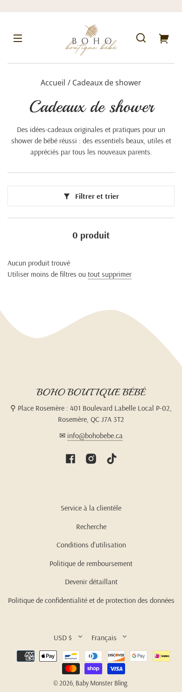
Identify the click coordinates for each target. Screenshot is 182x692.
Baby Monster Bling (101, 683)
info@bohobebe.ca (95, 435)
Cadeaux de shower (106, 83)
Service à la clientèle (91, 507)
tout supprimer (110, 274)
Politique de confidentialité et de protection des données (91, 600)
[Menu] (17, 38)
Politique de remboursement (91, 563)
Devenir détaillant (91, 581)
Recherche (91, 526)
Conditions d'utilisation (91, 544)
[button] (141, 38)
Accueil (53, 83)
